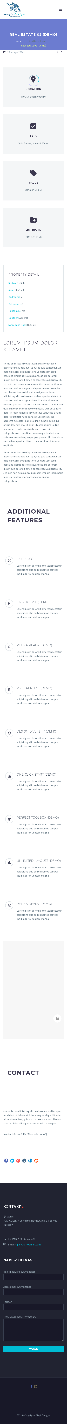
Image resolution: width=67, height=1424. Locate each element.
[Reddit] (36, 1161)
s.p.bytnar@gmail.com (28, 1244)
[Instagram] (35, 1386)
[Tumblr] (24, 1161)
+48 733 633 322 (26, 1238)
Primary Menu (61, 9)
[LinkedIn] (30, 1161)
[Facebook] (6, 1161)
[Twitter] (12, 1161)
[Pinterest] (18, 1161)
